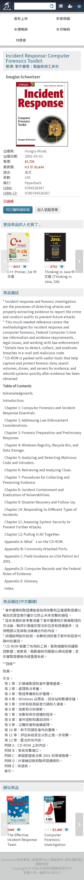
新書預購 (63, 18)
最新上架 (21, 18)
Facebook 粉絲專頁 (15, 859)
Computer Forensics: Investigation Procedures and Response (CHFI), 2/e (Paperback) (58, 846)
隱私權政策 (73, 859)
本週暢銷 (21, 29)
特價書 (21, 40)
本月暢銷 (63, 29)
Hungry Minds (36, 151)
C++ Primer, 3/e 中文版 (22, 274)
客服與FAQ (40, 859)
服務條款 (42, 864)
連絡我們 (56, 859)
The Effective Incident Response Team (22, 839)
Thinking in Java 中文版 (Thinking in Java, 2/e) (59, 276)
